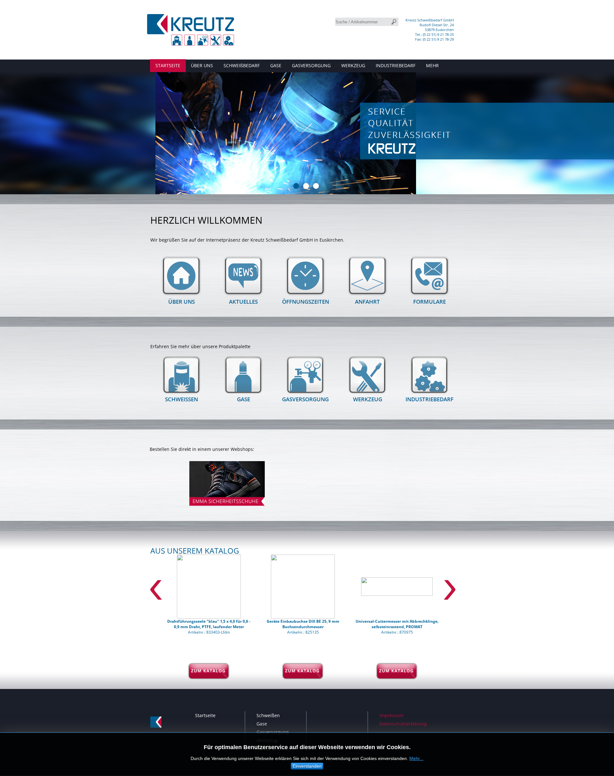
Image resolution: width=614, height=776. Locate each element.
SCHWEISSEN (181, 399)
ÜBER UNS (202, 65)
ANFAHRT (367, 301)
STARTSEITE (167, 65)
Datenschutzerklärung (403, 724)
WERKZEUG (353, 65)
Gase (261, 724)
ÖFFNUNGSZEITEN (305, 301)
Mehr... (416, 758)
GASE (275, 65)
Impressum (391, 715)
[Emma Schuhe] (227, 507)
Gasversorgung (272, 732)
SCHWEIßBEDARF (242, 65)
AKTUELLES (243, 301)
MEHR (432, 65)
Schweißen (268, 715)
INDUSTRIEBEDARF (395, 65)
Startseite (205, 715)
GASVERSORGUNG (311, 65)
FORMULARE (429, 301)
